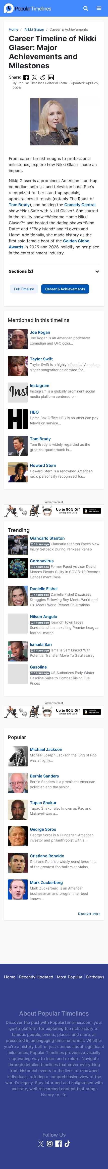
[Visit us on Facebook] (59, 1145)
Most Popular (69, 976)
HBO (34, 412)
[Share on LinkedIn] (51, 77)
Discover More (89, 914)
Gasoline (38, 667)
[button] (54, 271)
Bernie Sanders (44, 775)
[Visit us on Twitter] (41, 1145)
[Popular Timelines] (27, 8)
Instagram (39, 385)
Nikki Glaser (34, 29)
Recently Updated (36, 976)
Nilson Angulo (43, 616)
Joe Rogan (40, 332)
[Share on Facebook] (26, 77)
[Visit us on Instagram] (50, 1145)
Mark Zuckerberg (46, 882)
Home (13, 29)
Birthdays (95, 976)
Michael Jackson (46, 749)
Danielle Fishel (44, 588)
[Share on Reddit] (42, 77)
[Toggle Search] (85, 8)
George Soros (43, 829)
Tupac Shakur (43, 802)
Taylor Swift (41, 358)
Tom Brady (19, 204)
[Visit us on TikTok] (67, 1145)
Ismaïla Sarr (41, 644)
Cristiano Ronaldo (47, 855)
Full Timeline (24, 289)
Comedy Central (79, 204)
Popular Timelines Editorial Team (42, 83)
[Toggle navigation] (98, 8)
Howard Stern (43, 465)
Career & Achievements (65, 289)
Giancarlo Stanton (47, 538)
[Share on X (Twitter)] (34, 77)
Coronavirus (42, 560)
